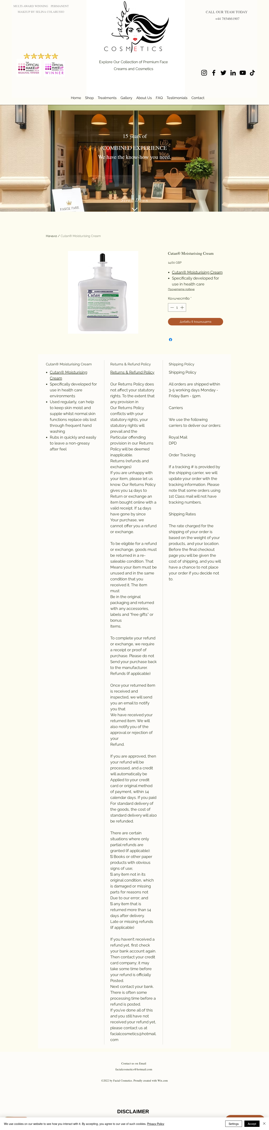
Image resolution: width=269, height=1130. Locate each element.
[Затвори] (264, 1124)
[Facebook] (214, 73)
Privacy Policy (155, 1124)
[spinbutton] (177, 307)
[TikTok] (252, 73)
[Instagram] (204, 73)
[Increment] (182, 307)
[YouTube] (243, 73)
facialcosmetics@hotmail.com (133, 1069)
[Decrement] (172, 307)
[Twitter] (223, 73)
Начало (51, 236)
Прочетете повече (181, 289)
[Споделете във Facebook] (170, 339)
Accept (252, 1124)
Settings (234, 1124)
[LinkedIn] (233, 73)
